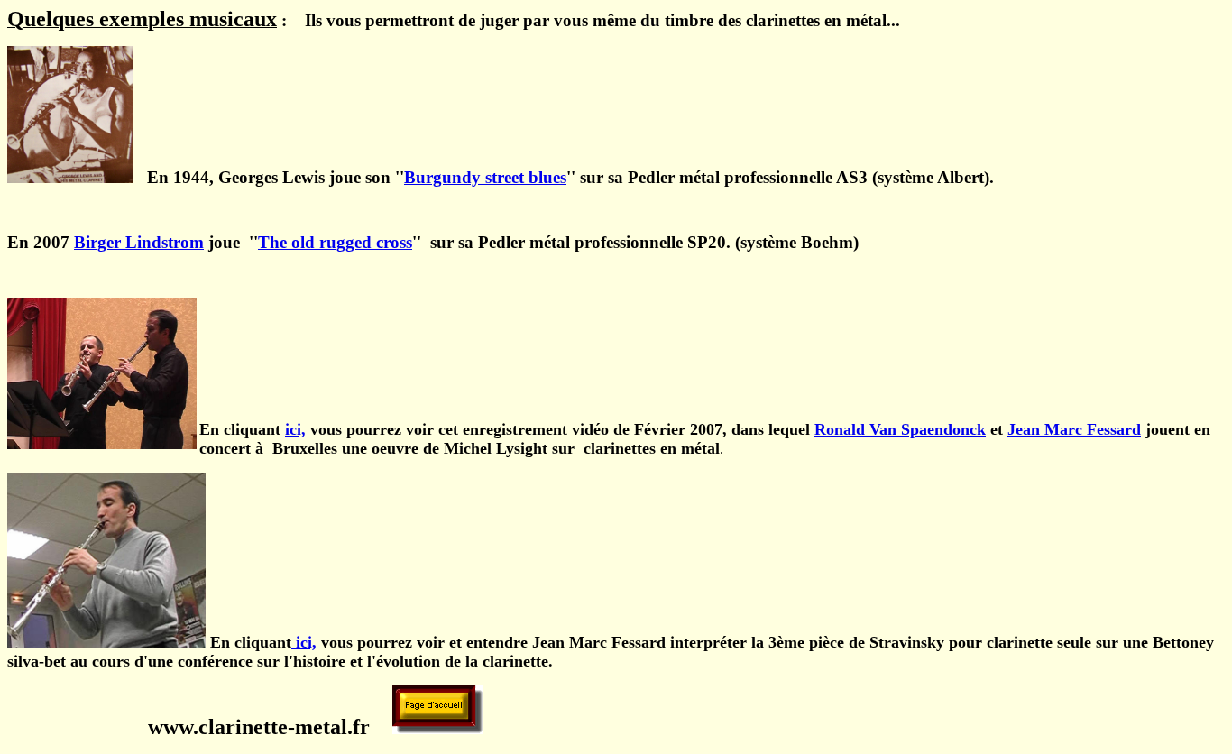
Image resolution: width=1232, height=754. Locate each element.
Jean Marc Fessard (1074, 429)
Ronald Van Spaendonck (900, 429)
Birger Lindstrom (139, 242)
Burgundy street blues (485, 177)
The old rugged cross (335, 242)
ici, (295, 429)
